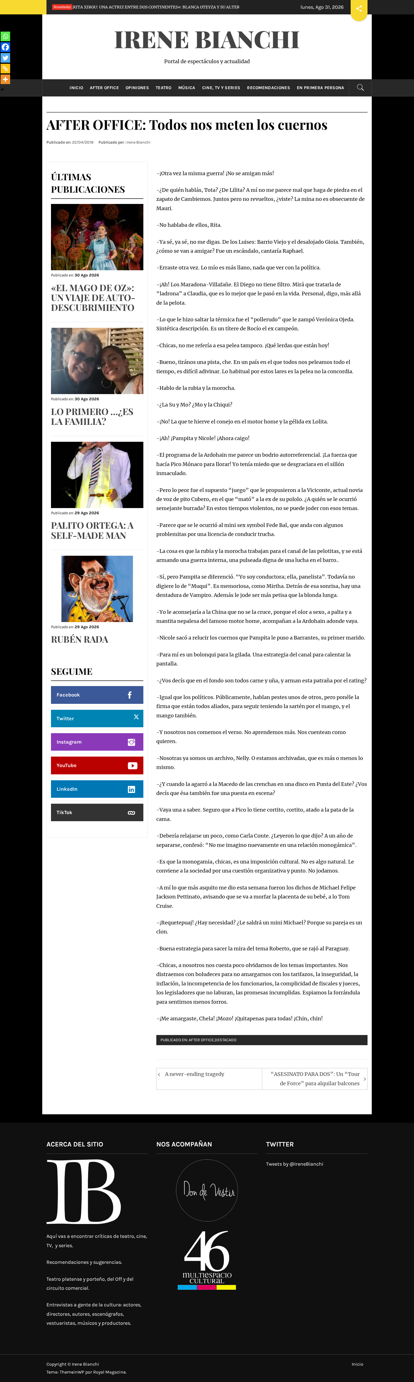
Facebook (68, 695)
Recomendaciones (268, 87)
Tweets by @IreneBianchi (294, 1164)
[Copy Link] (5, 68)
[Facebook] (5, 47)
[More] (5, 79)
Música (186, 87)
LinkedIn (67, 789)
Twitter (65, 718)
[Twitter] (5, 58)
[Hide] (2, 89)
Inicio (76, 87)
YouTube (67, 765)
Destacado (225, 1040)
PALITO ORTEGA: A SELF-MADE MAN (92, 530)
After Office (104, 87)
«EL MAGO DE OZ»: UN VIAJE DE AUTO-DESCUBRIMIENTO (93, 297)
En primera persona (320, 87)
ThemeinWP (72, 1372)
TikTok (64, 812)
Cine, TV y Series (221, 87)
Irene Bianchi (207, 38)
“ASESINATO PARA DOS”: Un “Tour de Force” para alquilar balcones (315, 1078)
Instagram (69, 742)
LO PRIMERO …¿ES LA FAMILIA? (92, 416)
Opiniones (137, 87)
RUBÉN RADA (79, 639)
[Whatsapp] (5, 36)
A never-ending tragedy (194, 1074)
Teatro (164, 87)
